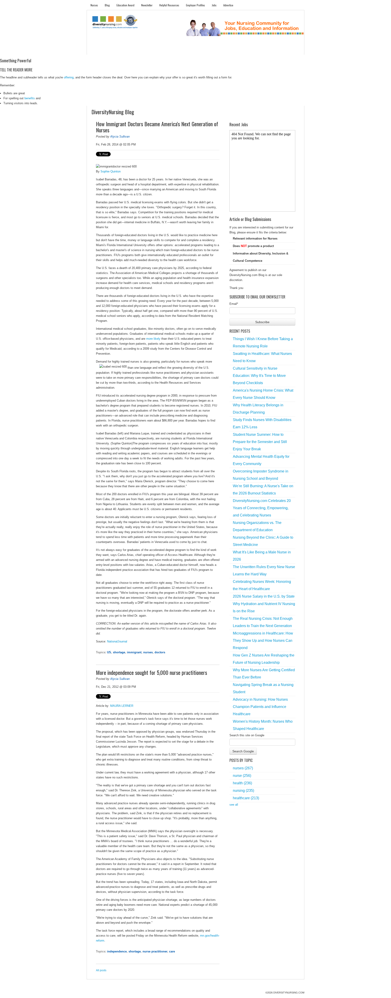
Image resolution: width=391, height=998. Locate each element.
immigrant (134, 652)
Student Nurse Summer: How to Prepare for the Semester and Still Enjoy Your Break (260, 442)
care (172, 951)
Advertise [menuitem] (228, 5)
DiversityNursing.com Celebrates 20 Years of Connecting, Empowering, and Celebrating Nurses (262, 508)
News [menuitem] (161, 50)
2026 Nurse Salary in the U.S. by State (264, 596)
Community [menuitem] (179, 50)
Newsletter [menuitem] (147, 5)
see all (233, 804)
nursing (243, 790)
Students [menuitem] (113, 50)
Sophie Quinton (110, 171)
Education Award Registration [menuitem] (242, 50)
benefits (29, 98)
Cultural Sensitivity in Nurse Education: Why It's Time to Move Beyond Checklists (259, 375)
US (109, 652)
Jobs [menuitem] (214, 5)
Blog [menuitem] (107, 5)
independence (117, 951)
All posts (101, 970)
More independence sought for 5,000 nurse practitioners (151, 672)
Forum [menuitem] (197, 50)
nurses (148, 652)
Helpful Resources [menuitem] (169, 5)
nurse (242, 776)
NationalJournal (117, 641)
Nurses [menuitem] (94, 5)
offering (69, 77)
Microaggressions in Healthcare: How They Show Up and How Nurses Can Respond (263, 640)
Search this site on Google (246, 735)
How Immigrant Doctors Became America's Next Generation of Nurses (157, 127)
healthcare (246, 798)
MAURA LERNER (121, 705)
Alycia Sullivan (120, 136)
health (242, 783)
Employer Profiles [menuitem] (195, 5)
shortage (119, 652)
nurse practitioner (155, 951)
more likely (153, 338)
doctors (160, 652)
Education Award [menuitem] (125, 5)
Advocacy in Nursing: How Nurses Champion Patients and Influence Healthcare (260, 707)
